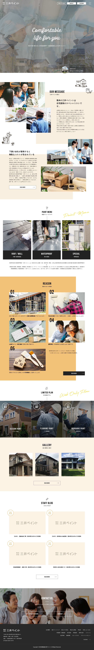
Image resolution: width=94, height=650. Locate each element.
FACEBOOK (81, 3)
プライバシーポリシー (86, 635)
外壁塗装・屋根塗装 (61, 632)
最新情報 (68, 635)
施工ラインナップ (55, 629)
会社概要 (48, 629)
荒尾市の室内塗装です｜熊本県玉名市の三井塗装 (66, 567)
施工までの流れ (64, 629)
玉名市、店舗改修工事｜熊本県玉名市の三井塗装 (27, 536)
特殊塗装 (75, 632)
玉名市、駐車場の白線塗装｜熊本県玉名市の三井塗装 (66, 536)
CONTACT (72, 3)
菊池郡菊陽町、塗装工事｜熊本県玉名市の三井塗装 (27, 567)
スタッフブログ (75, 635)
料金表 (79, 629)
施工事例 (62, 635)
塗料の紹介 (81, 632)
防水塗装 (69, 632)
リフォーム (88, 632)
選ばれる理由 (73, 629)
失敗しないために (87, 629)
